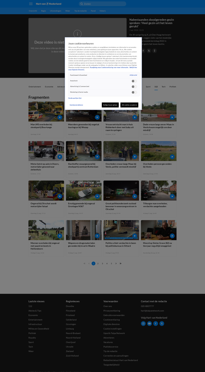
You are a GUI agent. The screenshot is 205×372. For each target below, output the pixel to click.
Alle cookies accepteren (129, 105)
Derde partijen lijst (75, 98)
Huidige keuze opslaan (110, 105)
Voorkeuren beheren (76, 105)
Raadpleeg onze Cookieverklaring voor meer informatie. (109, 67)
